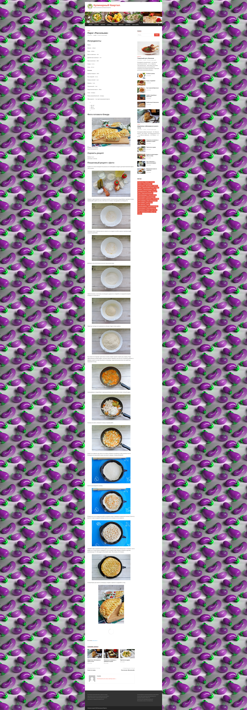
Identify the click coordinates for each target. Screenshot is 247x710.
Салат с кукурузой (141, 200)
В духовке (147, 182)
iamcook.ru (94, 640)
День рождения (149, 185)
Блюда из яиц (141, 182)
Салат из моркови (152, 195)
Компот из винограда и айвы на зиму (152, 155)
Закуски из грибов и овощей (148, 187)
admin (95, 35)
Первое (90, 24)
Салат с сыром (149, 202)
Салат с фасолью (141, 204)
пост (155, 211)
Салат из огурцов (141, 196)
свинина (139, 213)
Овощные (155, 191)
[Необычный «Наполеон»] (141, 106)
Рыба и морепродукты (142, 195)
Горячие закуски (141, 185)
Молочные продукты (148, 189)
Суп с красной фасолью (152, 88)
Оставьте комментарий (102, 35)
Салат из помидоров (150, 196)
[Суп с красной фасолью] (141, 92)
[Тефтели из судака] (127, 658)
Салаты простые (141, 209)
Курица (157, 187)
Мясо (155, 189)
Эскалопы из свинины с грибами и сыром (110, 660)
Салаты (109, 24)
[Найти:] (148, 34)
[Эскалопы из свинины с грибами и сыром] (111, 658)
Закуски (103, 24)
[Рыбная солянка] (141, 78)
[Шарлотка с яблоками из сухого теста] (94, 658)
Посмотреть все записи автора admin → (107, 678)
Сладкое (148, 209)
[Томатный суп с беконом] (148, 55)
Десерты (128, 24)
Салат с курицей (141, 202)
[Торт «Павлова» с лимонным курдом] (141, 166)
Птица (139, 193)
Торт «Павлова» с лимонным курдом (151, 162)
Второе (97, 24)
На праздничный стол (142, 191)
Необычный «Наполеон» (152, 102)
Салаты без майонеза (142, 206)
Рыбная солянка (150, 73)
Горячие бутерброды (147, 183)
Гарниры (140, 183)
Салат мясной (155, 198)
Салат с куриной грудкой (152, 200)
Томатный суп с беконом (145, 58)
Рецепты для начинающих (147, 193)
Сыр (152, 209)
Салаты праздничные (151, 208)
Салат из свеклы (141, 198)
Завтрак (139, 187)
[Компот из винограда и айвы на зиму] (141, 158)
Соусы (115, 24)
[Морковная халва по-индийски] (141, 173)
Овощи (149, 191)
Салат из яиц (148, 198)
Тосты (155, 209)
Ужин (139, 211)
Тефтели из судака (125, 660)
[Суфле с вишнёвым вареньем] (141, 99)
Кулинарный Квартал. (107, 5)
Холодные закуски (145, 211)
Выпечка (121, 24)
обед (151, 211)
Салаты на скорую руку (153, 206)
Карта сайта (135, 24)
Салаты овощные (141, 208)
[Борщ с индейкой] (141, 85)
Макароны (140, 189)
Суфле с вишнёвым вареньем (151, 96)
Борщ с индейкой (150, 80)
